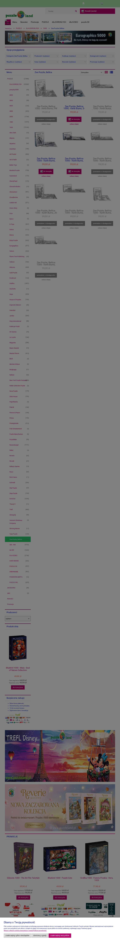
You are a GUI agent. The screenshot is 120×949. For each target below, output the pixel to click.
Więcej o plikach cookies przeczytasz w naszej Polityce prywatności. (25, 930)
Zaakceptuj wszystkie (59, 935)
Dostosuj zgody (40, 935)
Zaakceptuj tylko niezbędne (17, 935)
